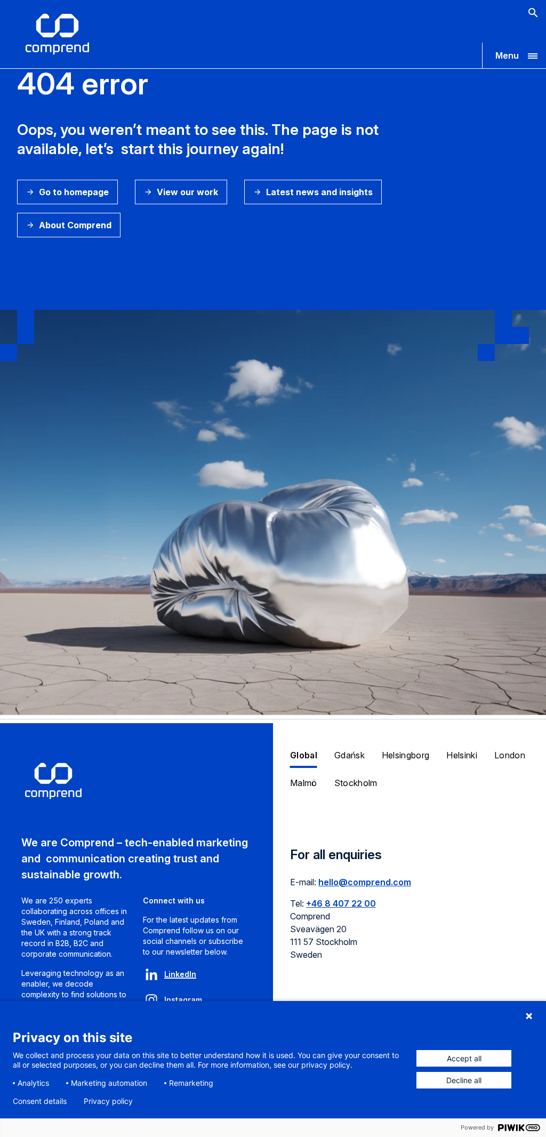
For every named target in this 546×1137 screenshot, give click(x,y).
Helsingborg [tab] (406, 755)
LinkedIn (180, 974)
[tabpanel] (409, 910)
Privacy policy (108, 1101)
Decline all (463, 1080)
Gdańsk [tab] (349, 755)
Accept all (464, 1058)
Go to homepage (74, 192)
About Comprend (75, 225)
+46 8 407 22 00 (341, 903)
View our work (187, 192)
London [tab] (509, 755)
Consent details (40, 1101)
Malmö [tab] (303, 783)
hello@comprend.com (364, 882)
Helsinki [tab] (461, 755)
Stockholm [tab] (356, 783)
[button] (514, 55)
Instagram (183, 999)
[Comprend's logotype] (57, 34)
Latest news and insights (319, 192)
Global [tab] (303, 755)
